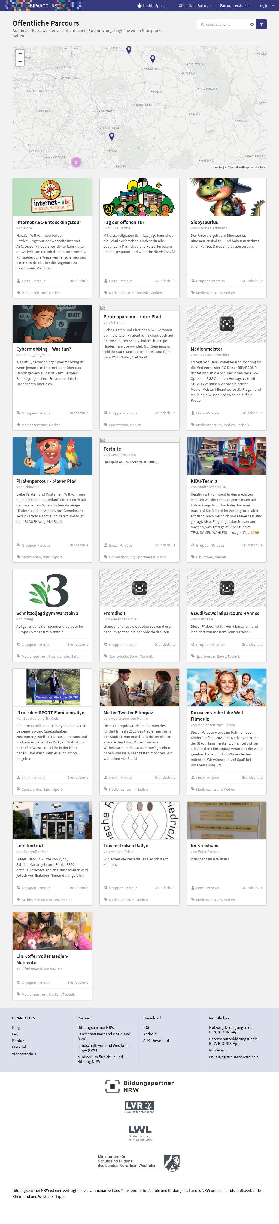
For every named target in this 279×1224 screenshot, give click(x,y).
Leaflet (217, 167)
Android (150, 1033)
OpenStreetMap (238, 167)
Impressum (218, 1050)
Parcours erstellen (235, 5)
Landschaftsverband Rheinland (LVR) (104, 1036)
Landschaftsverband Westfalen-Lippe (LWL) (104, 1048)
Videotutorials (24, 1053)
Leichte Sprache (155, 5)
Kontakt (19, 1040)
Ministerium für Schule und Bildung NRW (100, 1059)
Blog (16, 1027)
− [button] (20, 61)
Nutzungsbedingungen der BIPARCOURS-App (231, 1030)
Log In (263, 5)
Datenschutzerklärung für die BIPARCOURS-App (233, 1041)
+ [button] (20, 53)
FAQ (15, 1033)
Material (19, 1047)
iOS (146, 1027)
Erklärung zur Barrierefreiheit (233, 1056)
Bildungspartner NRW (96, 1027)
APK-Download (156, 1040)
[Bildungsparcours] (43, 5)
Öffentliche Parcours (195, 5)
